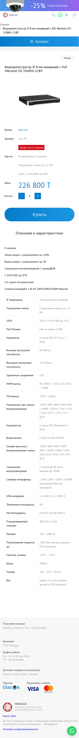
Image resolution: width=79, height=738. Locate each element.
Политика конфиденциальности (20, 729)
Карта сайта (9, 716)
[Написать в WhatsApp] (71, 730)
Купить (39, 214)
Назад (67, 58)
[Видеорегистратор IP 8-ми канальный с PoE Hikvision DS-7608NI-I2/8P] (39, 100)
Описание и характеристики (39, 233)
